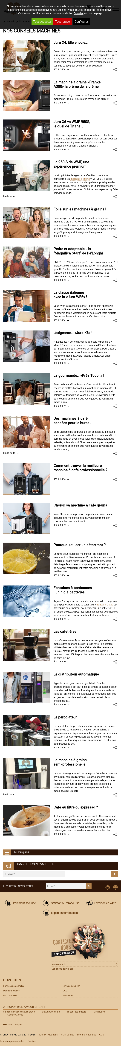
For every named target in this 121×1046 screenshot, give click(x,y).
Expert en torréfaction (64, 913)
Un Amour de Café (51, 1011)
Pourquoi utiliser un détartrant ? (80, 544)
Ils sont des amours (76, 1011)
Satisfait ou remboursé (65, 903)
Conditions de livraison (63, 968)
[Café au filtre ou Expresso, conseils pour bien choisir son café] (26, 820)
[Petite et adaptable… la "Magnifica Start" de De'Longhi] (26, 262)
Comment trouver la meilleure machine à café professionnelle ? (80, 467)
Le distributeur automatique (76, 674)
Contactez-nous (15, 1014)
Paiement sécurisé (24, 903)
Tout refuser (63, 21)
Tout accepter (42, 21)
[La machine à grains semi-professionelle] (26, 773)
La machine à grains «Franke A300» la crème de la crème (77, 84)
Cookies (79, 13)
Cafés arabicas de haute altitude (19, 1011)
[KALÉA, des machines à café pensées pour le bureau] (26, 432)
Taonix (42, 1034)
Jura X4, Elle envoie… (71, 42)
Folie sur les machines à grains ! (80, 208)
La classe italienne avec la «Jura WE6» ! (70, 294)
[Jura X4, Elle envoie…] (26, 56)
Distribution (99, 1011)
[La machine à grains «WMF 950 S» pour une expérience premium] (26, 175)
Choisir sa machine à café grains (80, 505)
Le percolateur (65, 716)
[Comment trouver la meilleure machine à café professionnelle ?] (26, 479)
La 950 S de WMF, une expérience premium (71, 164)
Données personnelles (13, 985)
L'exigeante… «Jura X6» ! (73, 332)
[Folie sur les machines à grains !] (26, 222)
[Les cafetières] (26, 645)
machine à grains (80, 178)
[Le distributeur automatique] (26, 687)
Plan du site (67, 1034)
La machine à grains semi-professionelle (70, 762)
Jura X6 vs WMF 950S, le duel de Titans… (72, 123)
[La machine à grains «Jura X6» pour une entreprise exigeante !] (26, 346)
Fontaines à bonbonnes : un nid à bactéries (73, 589)
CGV (65, 990)
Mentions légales (11, 990)
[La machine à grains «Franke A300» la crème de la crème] (26, 95)
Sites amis (68, 995)
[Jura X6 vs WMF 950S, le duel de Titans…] (26, 135)
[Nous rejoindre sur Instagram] (115, 887)
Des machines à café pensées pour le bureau (73, 420)
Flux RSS (53, 1034)
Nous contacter (59, 964)
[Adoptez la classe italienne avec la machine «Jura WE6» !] (26, 306)
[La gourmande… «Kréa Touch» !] (26, 389)
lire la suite (60, 69)
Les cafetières (65, 631)
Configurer (81, 21)
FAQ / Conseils (10, 995)
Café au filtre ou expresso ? (76, 807)
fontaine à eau (105, 604)
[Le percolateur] (26, 730)
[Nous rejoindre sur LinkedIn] (107, 887)
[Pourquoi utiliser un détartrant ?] (26, 558)
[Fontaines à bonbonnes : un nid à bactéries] (26, 601)
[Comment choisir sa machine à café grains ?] (26, 518)
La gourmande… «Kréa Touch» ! (79, 375)
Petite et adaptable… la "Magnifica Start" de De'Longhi (78, 250)
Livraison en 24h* (105, 903)
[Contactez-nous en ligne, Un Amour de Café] (85, 942)
